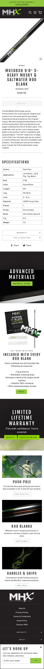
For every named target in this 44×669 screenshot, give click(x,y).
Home (21, 65)
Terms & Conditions (22, 616)
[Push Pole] (22, 466)
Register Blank (28, 437)
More (21, 392)
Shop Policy (22, 620)
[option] (22, 3)
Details (10, 437)
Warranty (22, 232)
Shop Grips (22, 585)
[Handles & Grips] (22, 558)
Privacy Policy (22, 612)
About (22, 639)
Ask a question (22, 237)
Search (22, 608)
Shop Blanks (22, 541)
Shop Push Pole (22, 494)
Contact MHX (22, 624)
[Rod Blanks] (22, 511)
